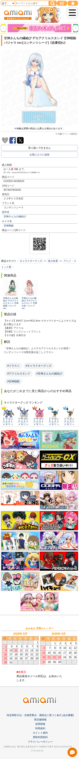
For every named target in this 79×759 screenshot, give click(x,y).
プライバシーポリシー (40, 741)
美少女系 (53, 260)
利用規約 (40, 728)
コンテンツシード (14, 207)
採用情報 (40, 724)
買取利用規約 (40, 737)
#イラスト (13, 365)
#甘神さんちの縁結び (49, 373)
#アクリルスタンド (18, 373)
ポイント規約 (40, 732)
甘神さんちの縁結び (15, 216)
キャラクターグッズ (31, 260)
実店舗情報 (40, 719)
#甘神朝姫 (13, 381)
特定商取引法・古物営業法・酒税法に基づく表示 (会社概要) (40, 715)
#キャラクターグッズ (38, 365)
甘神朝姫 (9, 225)
